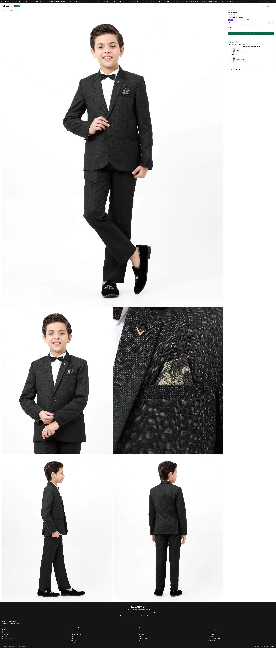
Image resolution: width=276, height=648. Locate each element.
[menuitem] (17, 6)
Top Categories (75, 627)
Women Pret (38, 6)
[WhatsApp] (237, 69)
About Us (141, 630)
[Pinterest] (234, 69)
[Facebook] (228, 69)
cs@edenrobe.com (12, 621)
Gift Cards (73, 642)
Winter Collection (69, 6)
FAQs (140, 640)
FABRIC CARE (240, 38)
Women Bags (73, 640)
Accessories (77, 6)
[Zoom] (220, 14)
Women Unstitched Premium (77, 634)
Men (48, 6)
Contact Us (210, 636)
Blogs (140, 632)
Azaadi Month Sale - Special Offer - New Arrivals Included (53, 1)
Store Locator (142, 634)
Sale (71, 630)
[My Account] (268, 6)
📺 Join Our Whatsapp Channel (94, 1)
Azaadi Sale (17, 6)
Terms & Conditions (265, 646)
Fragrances (61, 6)
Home (2, 10)
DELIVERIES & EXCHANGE (254, 38)
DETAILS (230, 38)
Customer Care (212, 627)
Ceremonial (32, 6)
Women (43, 6)
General (141, 627)
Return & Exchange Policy (213, 630)
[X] (231, 69)
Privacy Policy (142, 636)
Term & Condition (143, 638)
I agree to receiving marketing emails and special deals (134, 615)
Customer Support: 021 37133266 (10, 623)
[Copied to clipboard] (240, 69)
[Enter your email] (154, 612)
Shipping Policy (211, 634)
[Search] (270, 6)
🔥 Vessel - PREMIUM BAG (77, 1)
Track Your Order (211, 640)
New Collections (24, 6)
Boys (52, 6)
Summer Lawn (74, 632)
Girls (56, 6)
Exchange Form (211, 632)
